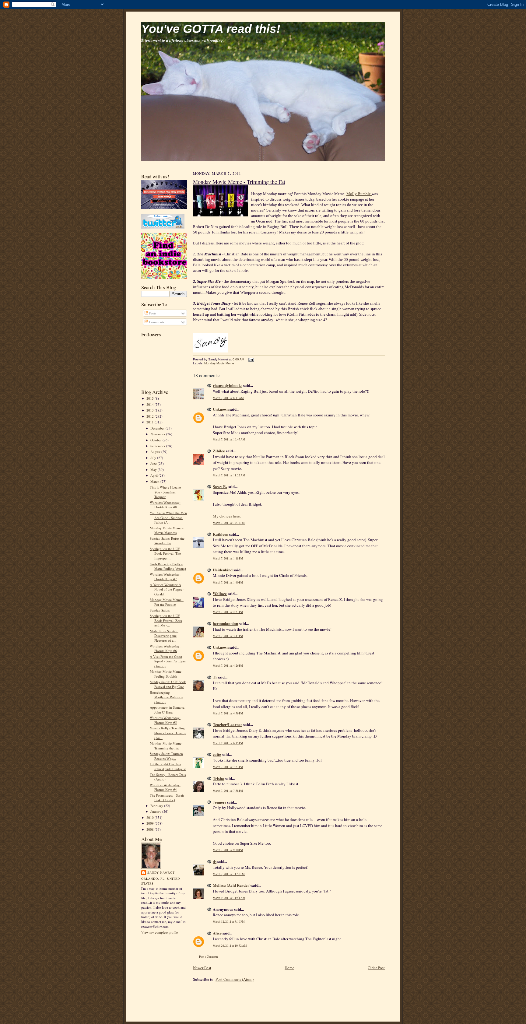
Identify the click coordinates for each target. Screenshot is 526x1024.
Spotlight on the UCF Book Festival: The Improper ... (165, 553)
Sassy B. (220, 486)
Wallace (220, 593)
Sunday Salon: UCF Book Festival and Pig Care (168, 684)
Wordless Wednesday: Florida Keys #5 (165, 720)
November (158, 434)
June (154, 463)
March (155, 481)
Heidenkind (223, 570)
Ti (215, 677)
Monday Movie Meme (219, 363)
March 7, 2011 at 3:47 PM (228, 636)
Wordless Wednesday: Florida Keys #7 (165, 576)
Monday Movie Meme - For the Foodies (167, 602)
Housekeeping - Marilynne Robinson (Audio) (166, 697)
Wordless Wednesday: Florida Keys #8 (165, 505)
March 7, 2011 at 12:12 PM (229, 523)
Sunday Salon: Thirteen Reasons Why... (166, 756)
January (156, 811)
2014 (150, 404)
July (153, 457)
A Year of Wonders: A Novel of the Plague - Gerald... (167, 589)
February (157, 805)
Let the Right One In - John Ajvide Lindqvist (168, 766)
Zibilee (219, 451)
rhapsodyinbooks (227, 385)
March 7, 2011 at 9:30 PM (228, 850)
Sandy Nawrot (161, 872)
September (158, 446)
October (156, 440)
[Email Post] (250, 359)
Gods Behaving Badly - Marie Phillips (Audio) (168, 566)
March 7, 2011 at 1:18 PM (228, 558)
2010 (150, 817)
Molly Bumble (359, 193)
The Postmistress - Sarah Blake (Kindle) (167, 797)
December (158, 428)
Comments (156, 322)
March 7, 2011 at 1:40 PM (228, 582)
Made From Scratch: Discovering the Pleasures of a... (164, 636)
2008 (150, 829)
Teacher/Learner (227, 724)
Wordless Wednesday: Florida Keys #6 (165, 648)
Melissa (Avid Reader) (232, 885)
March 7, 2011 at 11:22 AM (229, 475)
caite (217, 754)
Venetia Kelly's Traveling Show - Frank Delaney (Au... (168, 733)
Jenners (219, 802)
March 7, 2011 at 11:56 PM (229, 874)
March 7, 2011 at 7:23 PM (228, 767)
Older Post (376, 967)
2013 (150, 410)
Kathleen (220, 534)
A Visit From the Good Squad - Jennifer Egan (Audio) (168, 661)
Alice (217, 933)
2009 (150, 823)
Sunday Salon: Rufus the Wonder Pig (167, 540)
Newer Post (202, 967)
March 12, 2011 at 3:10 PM (229, 922)
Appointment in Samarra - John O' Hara (168, 709)
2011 (150, 422)
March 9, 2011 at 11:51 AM (229, 898)
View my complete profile (159, 932)
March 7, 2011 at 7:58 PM (228, 791)
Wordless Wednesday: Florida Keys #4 (165, 787)
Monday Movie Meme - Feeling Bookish (167, 674)
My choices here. (227, 516)
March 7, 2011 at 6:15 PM (228, 743)
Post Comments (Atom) (235, 979)
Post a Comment (208, 957)
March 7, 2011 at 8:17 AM (228, 398)
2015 (150, 398)
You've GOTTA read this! (210, 28)
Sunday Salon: (160, 610)
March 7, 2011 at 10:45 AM (229, 439)
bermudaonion (225, 623)
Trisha (218, 778)
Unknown (221, 409)
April (154, 475)
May (154, 469)
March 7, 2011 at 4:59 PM (228, 713)
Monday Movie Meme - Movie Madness (167, 530)
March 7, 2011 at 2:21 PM (228, 612)
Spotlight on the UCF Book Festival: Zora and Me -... (166, 620)
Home (289, 967)
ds (214, 861)
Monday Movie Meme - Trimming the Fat (167, 745)
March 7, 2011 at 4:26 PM (228, 666)
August (155, 451)
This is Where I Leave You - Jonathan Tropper (165, 492)
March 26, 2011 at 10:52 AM (230, 946)
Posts (152, 313)
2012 (150, 416)
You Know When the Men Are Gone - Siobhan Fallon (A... (168, 517)
